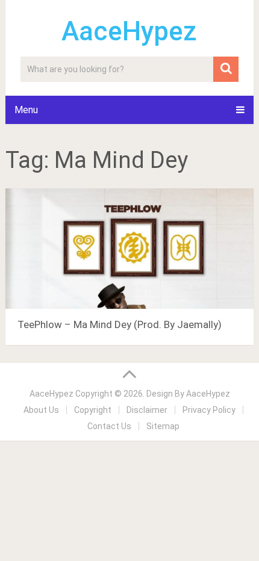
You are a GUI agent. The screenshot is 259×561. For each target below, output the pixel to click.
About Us (41, 410)
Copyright (92, 410)
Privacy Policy (209, 410)
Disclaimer (146, 410)
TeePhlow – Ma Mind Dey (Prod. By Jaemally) (119, 324)
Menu (26, 110)
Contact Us (109, 426)
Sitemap (162, 426)
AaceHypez (129, 31)
